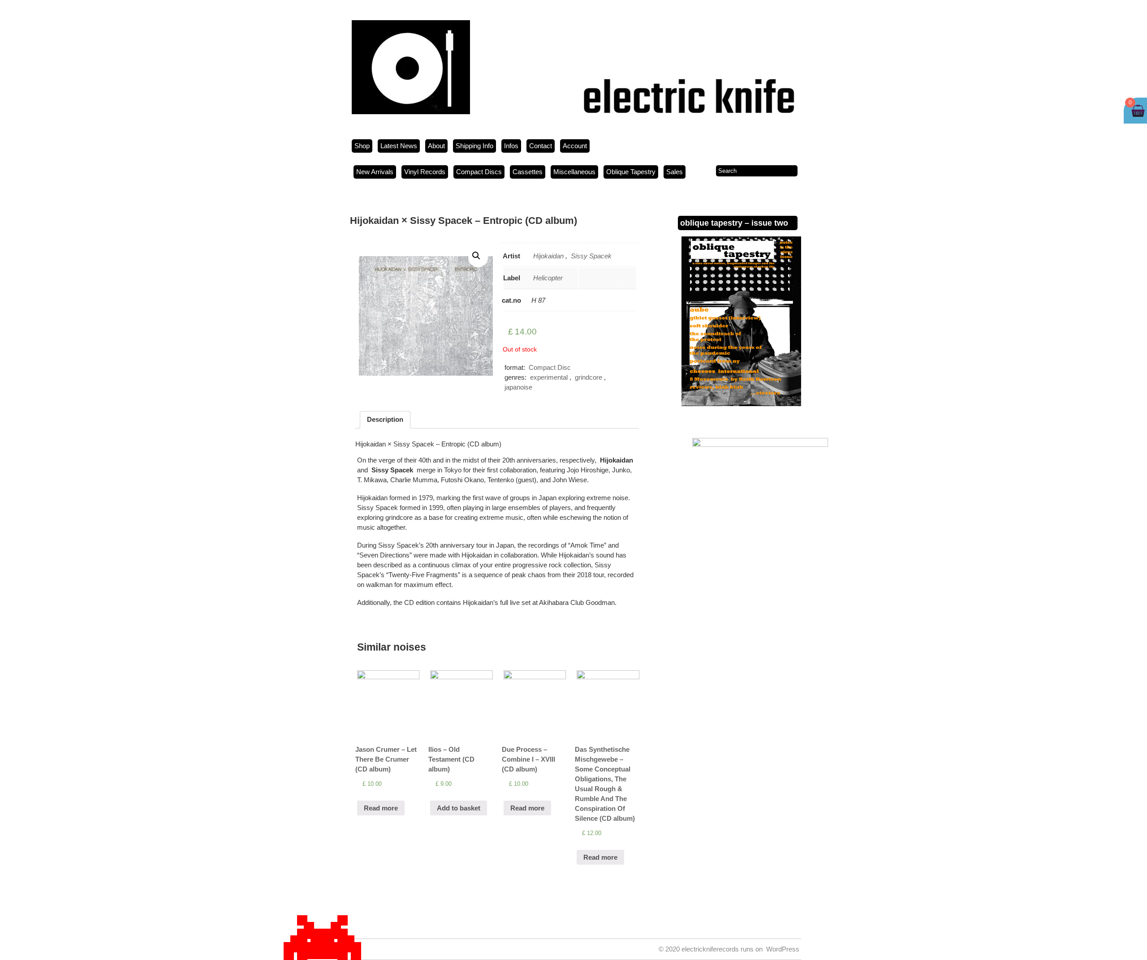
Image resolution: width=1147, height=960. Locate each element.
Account (575, 146)
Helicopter (548, 278)
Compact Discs (479, 172)
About (436, 146)
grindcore (588, 377)
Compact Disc (550, 367)
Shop (362, 146)
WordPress (782, 949)
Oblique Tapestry (630, 172)
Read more (381, 808)
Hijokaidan (548, 256)
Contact (540, 146)
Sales (674, 172)
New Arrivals (374, 172)
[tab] (385, 420)
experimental (549, 377)
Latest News (398, 146)
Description (385, 419)
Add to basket (458, 808)
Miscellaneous (574, 172)
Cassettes (528, 172)
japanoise (518, 387)
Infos (511, 146)
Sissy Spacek (591, 256)
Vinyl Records (424, 172)
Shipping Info (474, 146)
